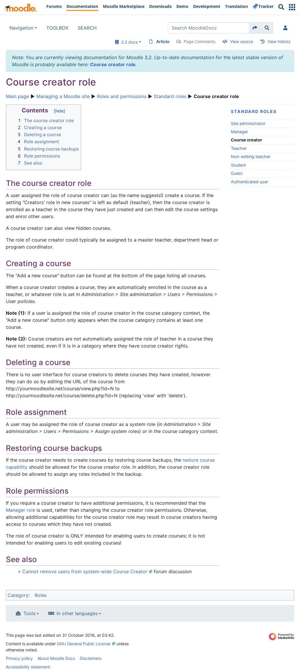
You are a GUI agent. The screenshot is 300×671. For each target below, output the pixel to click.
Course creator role (112, 64)
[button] (292, 7)
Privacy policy (19, 658)
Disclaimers (90, 658)
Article (162, 41)
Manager (239, 131)
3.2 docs (128, 42)
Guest (237, 173)
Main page (17, 96)
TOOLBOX (57, 28)
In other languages (77, 613)
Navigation (21, 28)
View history (279, 41)
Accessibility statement (28, 666)
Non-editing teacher (250, 156)
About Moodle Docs (56, 658)
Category (18, 595)
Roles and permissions (121, 96)
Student (238, 164)
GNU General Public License (83, 643)
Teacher (239, 148)
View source (241, 41)
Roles (41, 595)
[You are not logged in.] (286, 28)
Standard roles (170, 96)
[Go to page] (255, 27)
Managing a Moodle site (63, 96)
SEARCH (87, 28)
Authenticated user (249, 181)
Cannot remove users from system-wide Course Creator (84, 571)
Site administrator (248, 123)
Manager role (20, 510)
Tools (29, 613)
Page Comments (199, 41)
